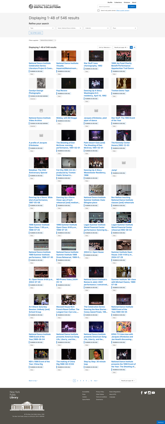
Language (112, 397)
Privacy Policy (100, 391)
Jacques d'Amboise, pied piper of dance (95, 119)
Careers (84, 397)
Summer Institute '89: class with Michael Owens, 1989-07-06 (123, 282)
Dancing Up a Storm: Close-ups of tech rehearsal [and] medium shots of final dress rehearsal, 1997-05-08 (67, 202)
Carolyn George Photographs (36, 91)
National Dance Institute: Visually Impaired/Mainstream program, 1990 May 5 (67, 67)
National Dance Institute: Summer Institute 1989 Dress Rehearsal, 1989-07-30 (68, 256)
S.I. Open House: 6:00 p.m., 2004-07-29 (41, 280)
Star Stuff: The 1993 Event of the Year (123, 119)
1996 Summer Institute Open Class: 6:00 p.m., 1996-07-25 (66, 227)
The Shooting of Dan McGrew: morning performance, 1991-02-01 (68, 145)
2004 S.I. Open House (94, 252)
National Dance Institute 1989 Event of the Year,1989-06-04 (40, 336)
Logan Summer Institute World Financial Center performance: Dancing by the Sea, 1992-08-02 (95, 229)
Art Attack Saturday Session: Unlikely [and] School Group (39, 309)
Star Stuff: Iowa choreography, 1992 (93, 64)
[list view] (134, 47)
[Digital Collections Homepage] (44, 6)
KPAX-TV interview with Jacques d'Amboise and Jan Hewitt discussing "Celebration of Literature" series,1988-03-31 (123, 339)
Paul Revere (61, 90)
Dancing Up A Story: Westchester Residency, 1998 (95, 172)
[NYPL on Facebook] (141, 393)
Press (83, 394)
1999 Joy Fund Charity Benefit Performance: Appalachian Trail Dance (122, 65)
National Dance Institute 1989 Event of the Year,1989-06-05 (122, 309)
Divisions (127, 2)
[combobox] (113, 6)
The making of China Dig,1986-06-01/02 (65, 362)
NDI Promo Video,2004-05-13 (67, 280)
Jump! (114, 170)
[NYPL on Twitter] (145, 393)
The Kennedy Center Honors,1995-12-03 (120, 144)
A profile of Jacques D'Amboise (38, 144)
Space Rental (86, 399)
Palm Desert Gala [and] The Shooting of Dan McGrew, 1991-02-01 (94, 145)
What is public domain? (122, 10)
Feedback (161, 422)
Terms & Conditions (101, 397)
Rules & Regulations (114, 391)
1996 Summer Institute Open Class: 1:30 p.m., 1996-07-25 (39, 227)
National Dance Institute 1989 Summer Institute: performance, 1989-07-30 (41, 254)
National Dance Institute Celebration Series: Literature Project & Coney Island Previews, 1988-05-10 (41, 68)
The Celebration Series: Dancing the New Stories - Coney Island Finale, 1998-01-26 (96, 311)
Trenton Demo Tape (120, 90)
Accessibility (85, 391)
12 (91, 381)
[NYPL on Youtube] (153, 393)
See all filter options (35, 33)
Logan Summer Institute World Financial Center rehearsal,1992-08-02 (122, 227)
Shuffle (110, 2)
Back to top (33, 381)
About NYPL (112, 394)
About (134, 2)
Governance (99, 399)
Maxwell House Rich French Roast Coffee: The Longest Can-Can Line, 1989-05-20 (67, 311)
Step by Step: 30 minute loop (95, 362)
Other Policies (100, 394)
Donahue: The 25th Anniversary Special (38, 171)
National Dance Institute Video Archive (40, 119)
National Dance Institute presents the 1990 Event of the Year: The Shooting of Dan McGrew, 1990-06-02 (123, 365)
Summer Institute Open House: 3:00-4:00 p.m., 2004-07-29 (122, 254)
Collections (118, 2)
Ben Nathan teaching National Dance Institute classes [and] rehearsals (122, 200)
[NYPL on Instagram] (149, 393)
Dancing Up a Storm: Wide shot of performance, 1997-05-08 (41, 200)
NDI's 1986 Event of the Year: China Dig (39, 362)
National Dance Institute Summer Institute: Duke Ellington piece (95, 200)
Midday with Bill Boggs (66, 118)
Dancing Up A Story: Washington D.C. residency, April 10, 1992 (95, 93)
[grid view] (131, 47)
